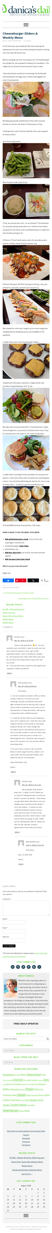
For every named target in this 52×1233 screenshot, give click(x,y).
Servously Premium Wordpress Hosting (26, 1229)
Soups (33, 1099)
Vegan (22, 1105)
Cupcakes (40, 1080)
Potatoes (7, 1095)
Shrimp (41, 1095)
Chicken (17, 1080)
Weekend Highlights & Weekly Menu (27, 1170)
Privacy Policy (25, 1227)
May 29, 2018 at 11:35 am (23, 640)
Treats (6, 1104)
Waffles (21, 1111)
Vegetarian (11, 1110)
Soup (27, 1100)
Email (5, 928)
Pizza (36, 1089)
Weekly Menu (8, 622)
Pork (41, 1089)
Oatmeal (14, 1089)
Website (6, 937)
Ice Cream (31, 1084)
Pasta (29, 1089)
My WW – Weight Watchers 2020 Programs (27, 1157)
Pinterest (26, 1141)
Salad (14, 1095)
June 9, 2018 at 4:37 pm (35, 845)
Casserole (9, 1080)
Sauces (29, 1095)
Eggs (46, 1079)
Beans (31, 1074)
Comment (7, 899)
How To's (25, 1084)
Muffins (6, 1089)
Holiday (18, 1084)
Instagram (26, 1145)
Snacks (22, 1100)
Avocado (17, 1075)
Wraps (27, 1110)
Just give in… (27, 1174)
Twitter (26, 1135)
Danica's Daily (26, 9)
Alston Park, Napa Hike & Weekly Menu (27, 1162)
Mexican (42, 1084)
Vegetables (31, 1105)
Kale (36, 1084)
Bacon (24, 1074)
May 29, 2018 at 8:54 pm (27, 686)
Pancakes (21, 1089)
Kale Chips (24, 546)
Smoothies (15, 1100)
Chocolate (26, 1080)
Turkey (14, 1105)
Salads (21, 1095)
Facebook (26, 1138)
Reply (9, 673)
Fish (4, 1084)
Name (5, 919)
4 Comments (27, 41)
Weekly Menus (14, 587)
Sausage (34, 1095)
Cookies (34, 1080)
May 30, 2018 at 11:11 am (31, 785)
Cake (4, 1080)
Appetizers (8, 1074)
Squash (40, 1100)
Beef (38, 1074)
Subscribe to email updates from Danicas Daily (26, 1131)
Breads (43, 1075)
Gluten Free (10, 1084)
